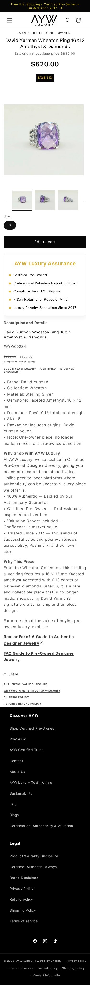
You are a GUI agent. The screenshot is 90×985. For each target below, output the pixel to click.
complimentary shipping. (20, 361)
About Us (17, 772)
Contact (16, 761)
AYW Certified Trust (26, 750)
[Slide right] (84, 201)
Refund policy (21, 899)
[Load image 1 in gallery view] (22, 200)
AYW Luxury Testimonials (31, 782)
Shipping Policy (23, 910)
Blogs (14, 815)
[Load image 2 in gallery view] (45, 200)
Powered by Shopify (47, 960)
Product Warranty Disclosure (34, 856)
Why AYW (18, 739)
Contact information (47, 975)
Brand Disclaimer (24, 878)
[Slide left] (5, 201)
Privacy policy (76, 960)
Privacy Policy (22, 888)
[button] (9, 20)
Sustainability (21, 793)
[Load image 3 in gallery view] (68, 200)
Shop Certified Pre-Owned (32, 728)
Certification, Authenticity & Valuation (41, 826)
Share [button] (13, 674)
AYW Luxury (24, 960)
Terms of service (24, 921)
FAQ (13, 804)
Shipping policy (73, 968)
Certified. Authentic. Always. (34, 867)
